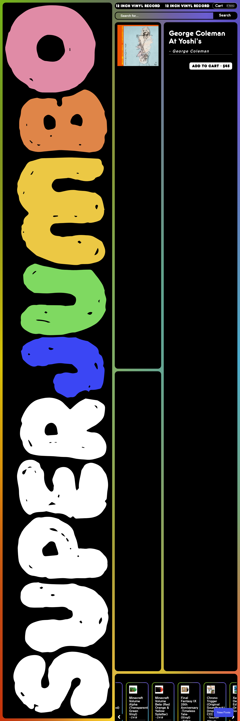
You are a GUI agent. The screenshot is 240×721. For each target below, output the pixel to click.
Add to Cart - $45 (211, 66)
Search (225, 15)
